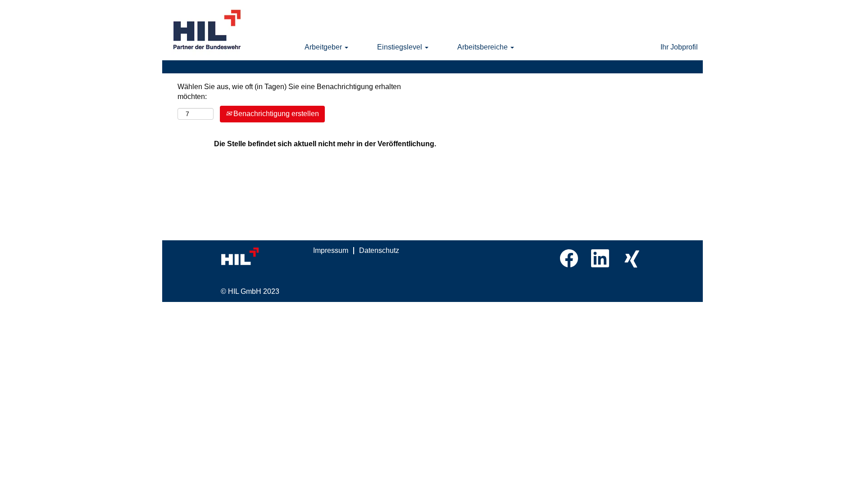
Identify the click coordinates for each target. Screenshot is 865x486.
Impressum (330, 250)
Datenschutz (379, 250)
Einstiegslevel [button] (400, 47)
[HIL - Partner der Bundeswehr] (208, 30)
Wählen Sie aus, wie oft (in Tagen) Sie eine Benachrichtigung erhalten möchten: (289, 92)
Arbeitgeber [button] (324, 47)
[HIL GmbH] (259, 256)
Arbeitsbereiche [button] (483, 47)
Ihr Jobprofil (679, 47)
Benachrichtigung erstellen (275, 113)
